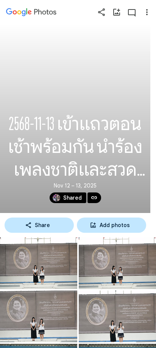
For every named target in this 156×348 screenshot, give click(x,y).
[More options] (146, 12)
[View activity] (131, 12)
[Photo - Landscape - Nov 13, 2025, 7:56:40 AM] (117, 263)
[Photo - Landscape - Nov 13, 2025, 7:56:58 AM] (38, 316)
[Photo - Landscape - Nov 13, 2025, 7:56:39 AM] (38, 263)
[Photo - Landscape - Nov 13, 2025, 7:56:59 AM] (117, 316)
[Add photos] (116, 12)
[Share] (101, 12)
